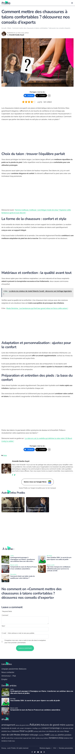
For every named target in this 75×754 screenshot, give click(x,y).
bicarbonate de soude (8, 728)
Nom (3, 626)
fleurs (9, 731)
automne (69, 725)
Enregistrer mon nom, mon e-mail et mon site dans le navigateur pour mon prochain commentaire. (25, 641)
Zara (13, 741)
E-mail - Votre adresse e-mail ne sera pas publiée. (18, 633)
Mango (66, 731)
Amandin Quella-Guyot (16, 35)
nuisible (52, 735)
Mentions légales (45, 748)
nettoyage (33, 735)
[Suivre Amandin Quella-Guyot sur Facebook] (12, 475)
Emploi (4, 679)
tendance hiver (68, 738)
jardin (30, 731)
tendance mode (6, 741)
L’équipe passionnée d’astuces (13, 669)
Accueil (3, 28)
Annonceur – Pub (8, 676)
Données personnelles (66, 748)
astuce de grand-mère (22, 725)
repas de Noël (27, 738)
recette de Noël (18, 738)
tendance (46, 738)
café (18, 728)
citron (39, 728)
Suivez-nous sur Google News (35, 482)
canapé (22, 728)
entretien (4, 731)
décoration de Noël (68, 728)
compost (45, 728)
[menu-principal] (72, 3)
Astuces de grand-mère (52, 724)
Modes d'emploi (21, 735)
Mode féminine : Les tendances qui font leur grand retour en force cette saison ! (37, 308)
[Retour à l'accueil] (33, 2)
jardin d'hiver (42, 731)
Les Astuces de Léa (52, 731)
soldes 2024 (39, 738)
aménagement (8, 725)
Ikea (26, 731)
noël (47, 734)
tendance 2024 (56, 738)
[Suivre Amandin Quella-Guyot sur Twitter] (14, 475)
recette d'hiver (10, 738)
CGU (54, 748)
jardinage (36, 731)
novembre (41, 735)
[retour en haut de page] (72, 743)
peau (56, 735)
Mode (9, 28)
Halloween (15, 731)
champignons (28, 728)
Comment (5, 615)
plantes (61, 735)
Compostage (54, 728)
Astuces (34, 724)
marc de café (7, 735)
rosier (33, 738)
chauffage (35, 728)
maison (62, 731)
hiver (22, 731)
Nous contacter (7, 672)
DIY (61, 728)
